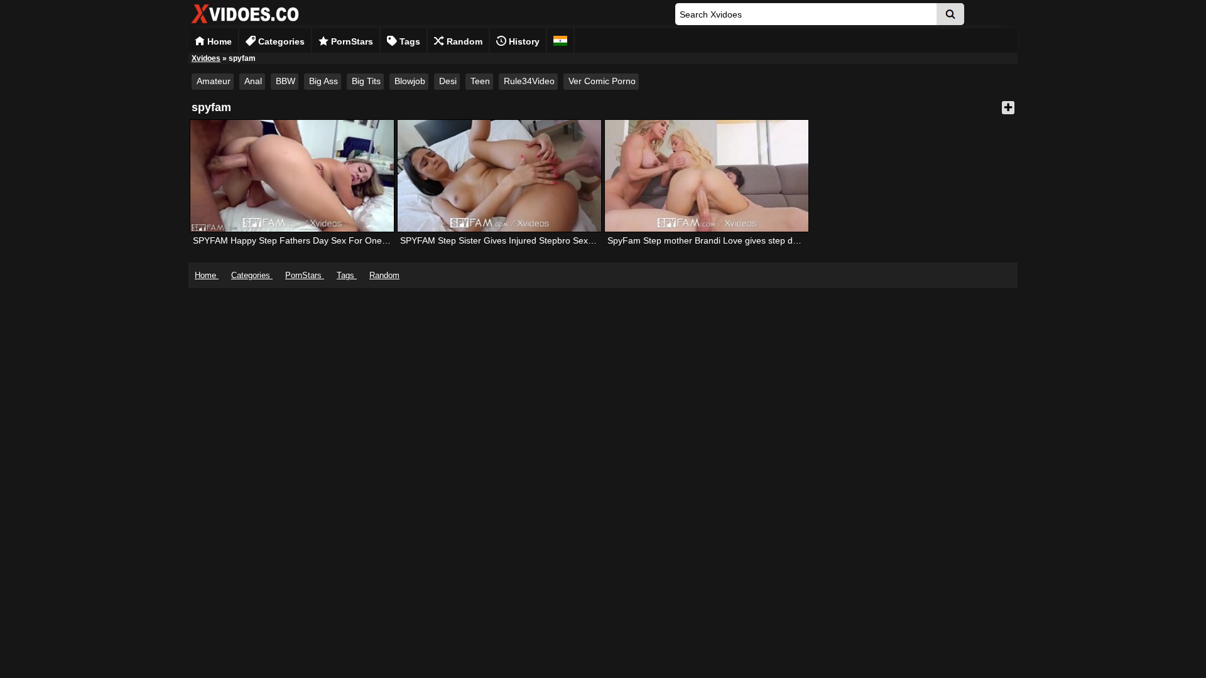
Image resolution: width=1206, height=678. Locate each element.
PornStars (351, 41)
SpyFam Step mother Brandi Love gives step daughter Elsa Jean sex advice (758, 240)
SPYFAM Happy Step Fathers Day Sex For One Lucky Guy (309, 240)
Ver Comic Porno (602, 81)
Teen (480, 81)
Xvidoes (206, 58)
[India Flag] (560, 40)
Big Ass (323, 81)
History (523, 41)
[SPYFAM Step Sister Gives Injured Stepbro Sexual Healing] (499, 175)
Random (463, 41)
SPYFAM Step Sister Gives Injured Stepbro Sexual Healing (516, 240)
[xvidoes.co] (245, 23)
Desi (448, 81)
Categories (280, 41)
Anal (253, 81)
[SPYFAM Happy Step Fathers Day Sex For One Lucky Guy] (292, 175)
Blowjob (409, 81)
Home (218, 41)
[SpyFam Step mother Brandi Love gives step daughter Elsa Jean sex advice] (706, 175)
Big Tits (366, 81)
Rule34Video (529, 81)
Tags (408, 41)
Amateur (214, 81)
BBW (285, 81)
